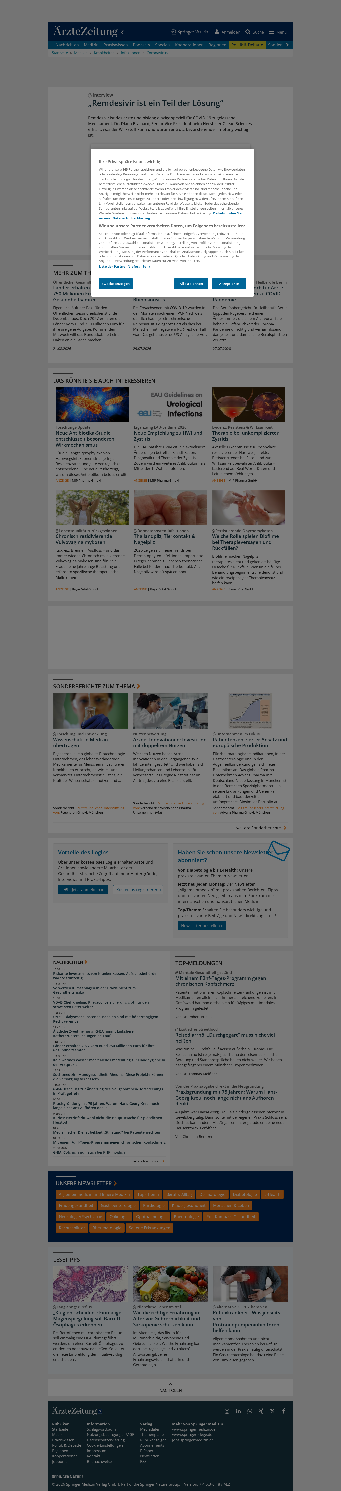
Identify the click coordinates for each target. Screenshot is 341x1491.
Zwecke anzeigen (116, 284)
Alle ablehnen (191, 284)
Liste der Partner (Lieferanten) (124, 266)
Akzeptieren (229, 284)
